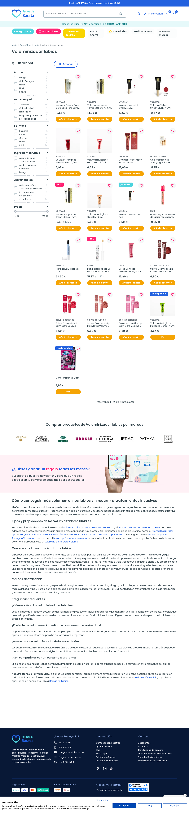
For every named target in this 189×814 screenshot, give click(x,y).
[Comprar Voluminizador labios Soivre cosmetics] (168, 438)
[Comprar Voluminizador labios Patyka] (147, 439)
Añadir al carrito (68, 119)
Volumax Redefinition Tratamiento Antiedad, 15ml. (131, 161)
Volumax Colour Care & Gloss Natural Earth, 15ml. (68, 106)
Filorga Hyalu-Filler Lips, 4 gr (68, 270)
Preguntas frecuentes (70, 757)
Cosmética (25, 45)
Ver (163, 337)
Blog (98, 750)
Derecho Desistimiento (150, 757)
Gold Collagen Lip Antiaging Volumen (160, 161)
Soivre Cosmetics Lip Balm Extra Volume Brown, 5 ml (162, 270)
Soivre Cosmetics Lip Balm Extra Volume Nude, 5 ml (99, 324)
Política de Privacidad (107, 760)
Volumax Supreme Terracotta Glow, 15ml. (99, 106)
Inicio (14, 45)
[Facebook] (98, 768)
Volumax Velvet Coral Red (131, 215)
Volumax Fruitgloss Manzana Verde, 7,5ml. (162, 324)
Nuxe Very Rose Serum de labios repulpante (96, 534)
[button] (174, 14)
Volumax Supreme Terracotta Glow (139, 527)
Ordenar (68, 64)
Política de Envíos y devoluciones (155, 753)
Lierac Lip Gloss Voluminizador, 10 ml (130, 270)
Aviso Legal (101, 753)
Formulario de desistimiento (152, 760)
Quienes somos (104, 746)
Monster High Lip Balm (67, 377)
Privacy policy (102, 800)
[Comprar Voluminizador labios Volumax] (21, 439)
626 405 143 (65, 747)
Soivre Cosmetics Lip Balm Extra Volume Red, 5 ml (67, 324)
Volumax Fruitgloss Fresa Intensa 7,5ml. (66, 161)
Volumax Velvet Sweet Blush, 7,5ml (160, 106)
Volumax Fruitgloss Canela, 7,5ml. (97, 215)
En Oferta (143, 746)
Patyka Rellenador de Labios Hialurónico (43, 534)
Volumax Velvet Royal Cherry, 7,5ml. (131, 106)
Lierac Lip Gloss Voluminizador (70, 538)
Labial (36, 45)
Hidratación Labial (145, 677)
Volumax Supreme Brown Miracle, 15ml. (66, 215)
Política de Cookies (105, 757)
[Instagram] (105, 768)
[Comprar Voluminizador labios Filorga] (105, 439)
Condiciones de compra (150, 750)
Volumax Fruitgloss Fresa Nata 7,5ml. (97, 161)
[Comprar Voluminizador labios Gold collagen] (42, 439)
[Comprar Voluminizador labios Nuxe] (63, 439)
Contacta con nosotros (108, 742)
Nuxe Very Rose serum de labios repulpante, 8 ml (162, 215)
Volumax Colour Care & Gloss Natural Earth (88, 527)
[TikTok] (111, 768)
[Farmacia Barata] (23, 13)
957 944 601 (65, 742)
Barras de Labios (58, 681)
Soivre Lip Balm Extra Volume (61, 541)
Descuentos (144, 742)
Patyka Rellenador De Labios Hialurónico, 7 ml (99, 270)
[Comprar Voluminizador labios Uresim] (84, 439)
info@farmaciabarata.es (71, 752)
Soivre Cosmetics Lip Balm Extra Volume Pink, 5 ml (130, 324)
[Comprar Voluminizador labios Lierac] (126, 439)
